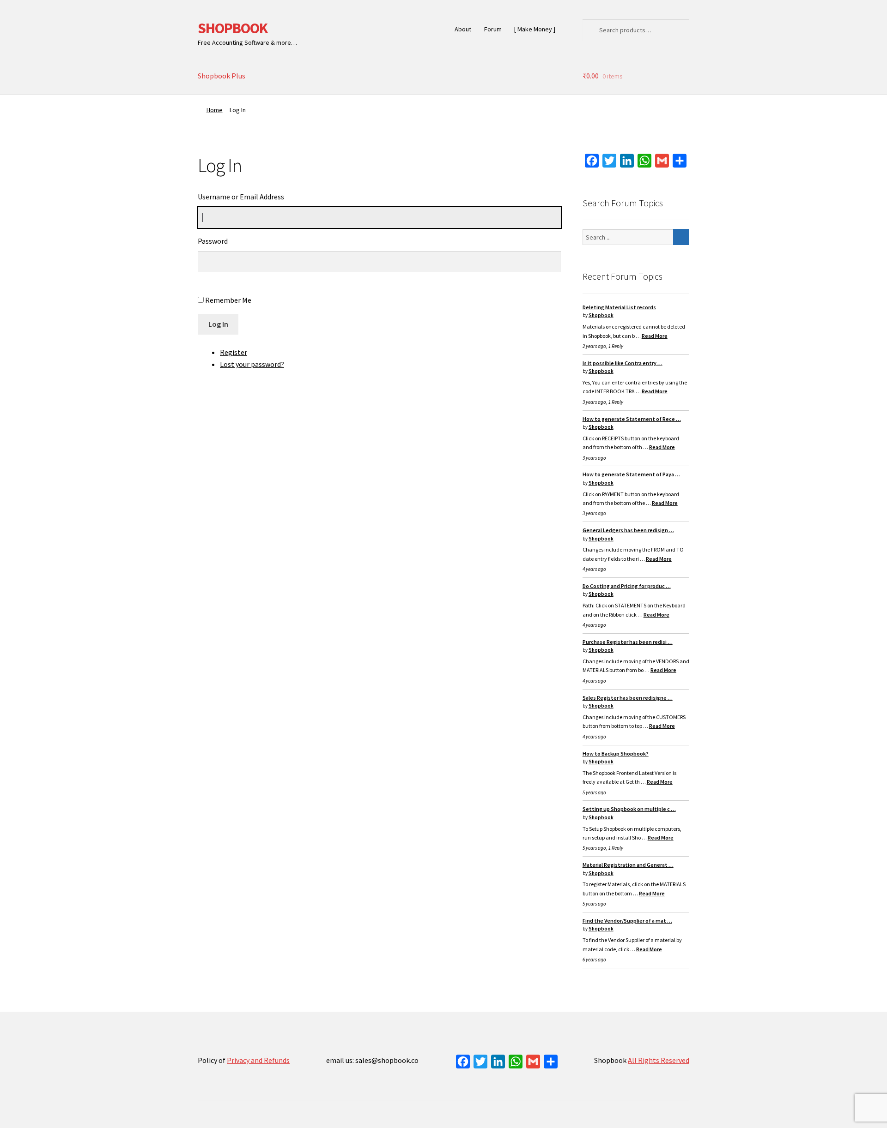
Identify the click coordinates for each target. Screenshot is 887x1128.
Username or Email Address (241, 196)
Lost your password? (252, 364)
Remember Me (228, 300)
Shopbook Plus (221, 75)
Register (233, 352)
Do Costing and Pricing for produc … (627, 585)
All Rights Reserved (658, 1060)
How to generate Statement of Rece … (632, 418)
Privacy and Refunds (258, 1060)
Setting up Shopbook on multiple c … (629, 808)
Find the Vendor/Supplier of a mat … (627, 920)
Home (215, 110)
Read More (655, 335)
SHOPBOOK (232, 28)
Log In (218, 324)
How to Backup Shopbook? (616, 753)
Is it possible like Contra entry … (622, 363)
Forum (493, 29)
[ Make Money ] (534, 29)
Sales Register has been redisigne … (628, 697)
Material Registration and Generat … (628, 864)
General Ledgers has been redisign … (628, 530)
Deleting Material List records (619, 307)
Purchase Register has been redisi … (628, 641)
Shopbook (601, 315)
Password (213, 241)
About (463, 29)
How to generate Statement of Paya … (631, 474)
